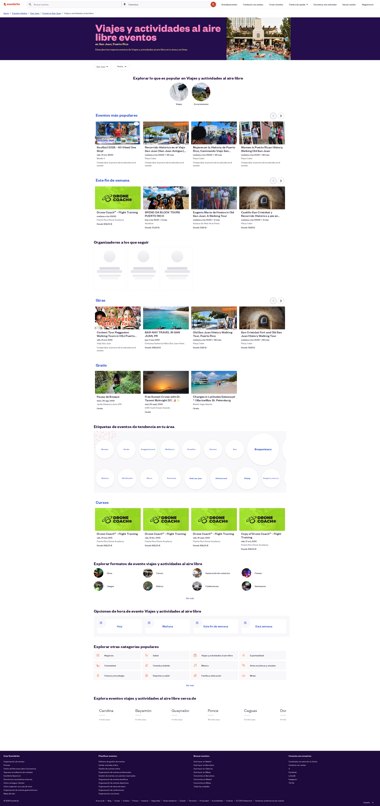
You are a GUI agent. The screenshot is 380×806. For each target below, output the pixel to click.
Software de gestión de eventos (112, 761)
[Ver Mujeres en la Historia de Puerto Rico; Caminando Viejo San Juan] (214, 133)
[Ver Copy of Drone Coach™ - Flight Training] (262, 519)
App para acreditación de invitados (18, 772)
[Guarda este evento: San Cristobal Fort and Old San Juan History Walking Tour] (274, 325)
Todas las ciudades (201, 786)
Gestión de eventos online (109, 768)
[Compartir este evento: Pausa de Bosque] (137, 390)
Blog (109, 800)
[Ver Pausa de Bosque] (118, 382)
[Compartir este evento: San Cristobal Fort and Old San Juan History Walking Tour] (281, 325)
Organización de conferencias (111, 789)
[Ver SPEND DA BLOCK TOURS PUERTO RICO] (166, 197)
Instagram (293, 779)
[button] (298, 4)
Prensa (135, 800)
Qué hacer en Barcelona (204, 765)
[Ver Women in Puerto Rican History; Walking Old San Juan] (262, 133)
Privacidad (204, 800)
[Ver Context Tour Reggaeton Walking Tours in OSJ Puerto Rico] (118, 317)
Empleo (126, 800)
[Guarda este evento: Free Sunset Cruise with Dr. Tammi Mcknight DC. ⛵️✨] (177, 390)
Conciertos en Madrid (203, 779)
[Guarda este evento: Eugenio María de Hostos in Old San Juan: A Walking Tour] (226, 205)
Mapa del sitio (9, 793)
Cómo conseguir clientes (14, 782)
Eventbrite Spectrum (12, 775)
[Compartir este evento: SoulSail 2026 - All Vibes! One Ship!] (137, 140)
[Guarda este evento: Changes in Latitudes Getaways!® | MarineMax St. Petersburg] (226, 390)
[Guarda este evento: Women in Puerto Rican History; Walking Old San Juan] (274, 140)
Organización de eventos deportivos (114, 782)
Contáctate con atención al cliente (303, 761)
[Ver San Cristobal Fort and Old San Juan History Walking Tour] (262, 317)
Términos (193, 800)
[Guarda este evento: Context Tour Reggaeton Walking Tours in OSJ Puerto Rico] (129, 325)
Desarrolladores (170, 800)
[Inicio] (12, 4)
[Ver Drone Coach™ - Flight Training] (118, 197)
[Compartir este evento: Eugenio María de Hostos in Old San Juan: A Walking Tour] (233, 205)
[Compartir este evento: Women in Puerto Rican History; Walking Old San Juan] (281, 140)
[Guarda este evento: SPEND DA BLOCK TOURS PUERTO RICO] (177, 205)
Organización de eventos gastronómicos (20, 789)
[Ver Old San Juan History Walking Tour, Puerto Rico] (214, 317)
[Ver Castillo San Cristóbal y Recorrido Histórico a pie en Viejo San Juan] (262, 197)
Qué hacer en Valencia (203, 768)
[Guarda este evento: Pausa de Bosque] (129, 390)
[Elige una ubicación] (124, 4)
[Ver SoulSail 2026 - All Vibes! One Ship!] (118, 133)
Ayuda (117, 800)
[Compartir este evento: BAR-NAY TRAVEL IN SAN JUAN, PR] (185, 325)
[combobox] (168, 4)
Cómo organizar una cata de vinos (18, 786)
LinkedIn (292, 775)
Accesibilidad (217, 800)
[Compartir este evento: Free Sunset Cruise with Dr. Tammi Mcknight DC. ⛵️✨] (185, 390)
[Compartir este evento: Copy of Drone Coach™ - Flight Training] (281, 527)
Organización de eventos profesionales (115, 772)
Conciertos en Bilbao (202, 782)
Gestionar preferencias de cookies (269, 800)
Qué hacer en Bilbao (202, 772)
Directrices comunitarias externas (18, 779)
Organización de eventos (14, 761)
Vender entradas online (108, 765)
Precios (7, 765)
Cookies (229, 800)
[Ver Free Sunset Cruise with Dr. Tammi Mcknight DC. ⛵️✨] (166, 382)
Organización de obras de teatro (112, 786)
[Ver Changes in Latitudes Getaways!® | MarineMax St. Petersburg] (214, 382)
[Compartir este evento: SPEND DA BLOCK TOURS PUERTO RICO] (185, 205)
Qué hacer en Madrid (202, 761)
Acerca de (100, 800)
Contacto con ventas (297, 765)
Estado (183, 800)
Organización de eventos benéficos (113, 779)
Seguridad (155, 800)
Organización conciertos (109, 793)
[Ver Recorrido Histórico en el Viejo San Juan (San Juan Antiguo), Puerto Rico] (166, 133)
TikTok (291, 782)
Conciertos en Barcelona (204, 775)
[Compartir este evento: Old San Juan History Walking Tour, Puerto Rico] (233, 325)
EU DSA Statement (244, 800)
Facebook (293, 772)
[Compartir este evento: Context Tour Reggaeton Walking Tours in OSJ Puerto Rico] (137, 325)
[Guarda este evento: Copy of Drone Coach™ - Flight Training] (274, 527)
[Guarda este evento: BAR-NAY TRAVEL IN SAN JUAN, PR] (177, 325)
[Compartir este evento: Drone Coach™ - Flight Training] (137, 205)
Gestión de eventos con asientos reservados (117, 775)
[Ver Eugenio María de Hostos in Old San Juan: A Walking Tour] (214, 197)
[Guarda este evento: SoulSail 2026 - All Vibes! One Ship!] (129, 140)
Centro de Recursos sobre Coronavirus (20, 768)
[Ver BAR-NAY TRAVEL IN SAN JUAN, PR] (166, 317)
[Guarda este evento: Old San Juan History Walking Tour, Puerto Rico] (226, 325)
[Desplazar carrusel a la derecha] (281, 116)
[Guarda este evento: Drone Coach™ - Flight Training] (129, 205)
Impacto (144, 800)
